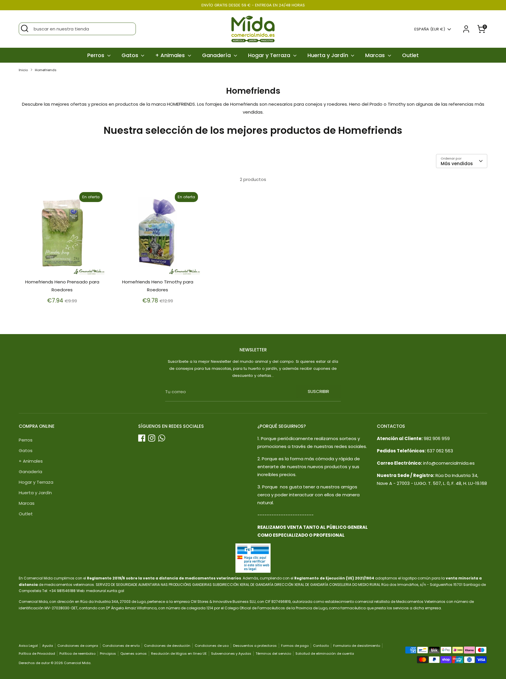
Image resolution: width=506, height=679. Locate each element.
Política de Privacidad (37, 653)
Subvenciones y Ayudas (231, 653)
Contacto (321, 645)
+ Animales (170, 55)
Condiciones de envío (121, 645)
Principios (108, 653)
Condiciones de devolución (167, 645)
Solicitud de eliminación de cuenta (324, 653)
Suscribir (318, 391)
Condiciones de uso (212, 645)
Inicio (23, 70)
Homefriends (46, 70)
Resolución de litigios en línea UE (179, 653)
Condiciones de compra (77, 645)
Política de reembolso (77, 653)
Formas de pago (295, 645)
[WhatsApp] (161, 438)
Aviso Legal (28, 645)
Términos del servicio (273, 653)
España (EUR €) (429, 29)
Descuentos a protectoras (255, 645)
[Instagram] (151, 438)
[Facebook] (141, 438)
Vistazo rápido (62, 266)
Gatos (131, 55)
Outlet (410, 55)
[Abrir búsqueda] (24, 28)
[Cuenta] (466, 29)
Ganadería (217, 55)
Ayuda (47, 645)
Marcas (375, 55)
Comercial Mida (77, 663)
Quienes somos (133, 653)
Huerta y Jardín (328, 55)
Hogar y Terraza (270, 55)
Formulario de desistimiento (356, 645)
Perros (96, 55)
